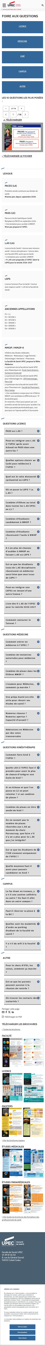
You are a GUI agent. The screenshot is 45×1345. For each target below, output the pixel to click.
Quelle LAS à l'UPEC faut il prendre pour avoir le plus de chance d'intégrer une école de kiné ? (21, 773)
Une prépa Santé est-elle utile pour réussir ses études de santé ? (20, 701)
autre (22, 86)
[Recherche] (43, 3)
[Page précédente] (6, 114)
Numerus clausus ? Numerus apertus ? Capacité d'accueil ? (17, 717)
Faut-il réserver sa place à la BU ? (20, 913)
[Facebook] (6, 1012)
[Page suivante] (25, 114)
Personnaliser (22, 1332)
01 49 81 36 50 (9, 1255)
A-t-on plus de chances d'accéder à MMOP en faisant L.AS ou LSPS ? (19, 552)
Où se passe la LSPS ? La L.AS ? (19, 491)
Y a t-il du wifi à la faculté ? (20, 945)
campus (22, 71)
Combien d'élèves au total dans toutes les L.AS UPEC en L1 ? (21, 506)
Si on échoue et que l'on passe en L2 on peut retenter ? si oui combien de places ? (20, 792)
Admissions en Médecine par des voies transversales (19, 733)
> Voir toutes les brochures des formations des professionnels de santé (20, 1219)
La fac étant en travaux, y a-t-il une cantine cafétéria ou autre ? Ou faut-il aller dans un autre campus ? (21, 896)
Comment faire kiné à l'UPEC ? (18, 756)
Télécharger (13, 120)
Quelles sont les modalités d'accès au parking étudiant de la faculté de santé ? (21, 929)
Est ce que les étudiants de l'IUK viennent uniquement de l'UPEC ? (21, 853)
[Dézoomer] (6, 108)
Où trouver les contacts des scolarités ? (21, 1000)
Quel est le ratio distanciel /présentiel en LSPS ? (21, 478)
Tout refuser (22, 1338)
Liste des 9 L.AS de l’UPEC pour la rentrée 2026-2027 (21, 607)
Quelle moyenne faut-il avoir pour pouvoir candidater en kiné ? (19, 870)
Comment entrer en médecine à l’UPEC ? (17, 643)
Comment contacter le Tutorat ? (18, 622)
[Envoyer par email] (3, 1012)
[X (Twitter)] (9, 1012)
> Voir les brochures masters (13, 1140)
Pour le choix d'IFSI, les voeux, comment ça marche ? (21, 969)
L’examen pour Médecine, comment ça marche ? (20, 686)
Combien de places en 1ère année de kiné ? (21, 809)
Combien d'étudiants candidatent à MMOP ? (18, 520)
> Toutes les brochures (11, 1029)
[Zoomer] (21, 108)
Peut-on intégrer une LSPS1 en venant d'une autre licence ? (19, 591)
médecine (22, 41)
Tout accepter (22, 1327)
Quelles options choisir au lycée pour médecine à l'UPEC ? (21, 464)
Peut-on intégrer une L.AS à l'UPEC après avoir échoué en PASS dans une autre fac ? (20, 446)
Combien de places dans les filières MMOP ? (21, 673)
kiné (22, 56)
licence (22, 26)
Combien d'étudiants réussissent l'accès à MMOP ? (21, 535)
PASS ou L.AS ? (14, 431)
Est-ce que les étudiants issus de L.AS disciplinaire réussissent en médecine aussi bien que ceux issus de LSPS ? (21, 571)
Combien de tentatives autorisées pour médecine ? (20, 658)
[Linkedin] (13, 1012)
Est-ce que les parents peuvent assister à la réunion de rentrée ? (18, 985)
